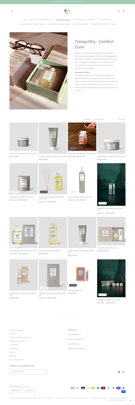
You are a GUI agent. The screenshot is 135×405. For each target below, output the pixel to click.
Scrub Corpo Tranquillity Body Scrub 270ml (22, 153)
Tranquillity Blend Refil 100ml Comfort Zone (23, 251)
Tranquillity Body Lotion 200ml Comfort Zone (53, 156)
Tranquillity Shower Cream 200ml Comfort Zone (81, 251)
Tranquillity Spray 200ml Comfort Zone (80, 197)
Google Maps (13, 345)
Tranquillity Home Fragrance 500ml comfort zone (52, 294)
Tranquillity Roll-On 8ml (75, 290)
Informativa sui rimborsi (17, 341)
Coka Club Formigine (20, 398)
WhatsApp (12, 356)
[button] (11, 11)
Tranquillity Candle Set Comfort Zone (108, 300)
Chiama (12, 352)
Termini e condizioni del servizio (20, 337)
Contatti (12, 334)
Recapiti (123, 398)
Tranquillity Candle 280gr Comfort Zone (21, 197)
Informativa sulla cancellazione (117, 400)
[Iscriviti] (45, 371)
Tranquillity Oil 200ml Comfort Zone (50, 251)
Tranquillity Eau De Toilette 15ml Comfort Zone (110, 209)
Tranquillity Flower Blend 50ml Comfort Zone (82, 153)
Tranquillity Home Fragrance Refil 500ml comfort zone (51, 198)
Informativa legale (114, 398)
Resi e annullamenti (16, 360)
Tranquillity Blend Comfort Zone (107, 248)
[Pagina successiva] (73, 313)
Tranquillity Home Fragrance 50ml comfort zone (22, 294)
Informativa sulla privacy (62, 398)
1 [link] (61, 313)
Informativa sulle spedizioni (99, 398)
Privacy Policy (14, 348)
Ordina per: (87, 119)
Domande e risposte (16, 330)
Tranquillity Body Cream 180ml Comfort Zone (111, 156)
